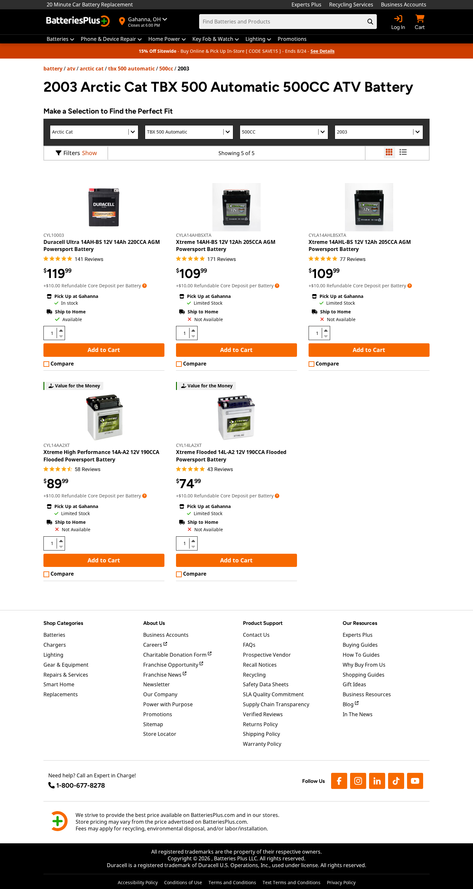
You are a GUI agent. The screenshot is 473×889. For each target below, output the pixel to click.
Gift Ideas (354, 684)
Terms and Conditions (232, 882)
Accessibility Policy (138, 882)
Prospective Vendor (267, 654)
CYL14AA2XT (56, 445)
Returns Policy (260, 724)
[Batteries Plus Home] (78, 21)
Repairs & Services (65, 674)
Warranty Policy (262, 743)
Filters (71, 153)
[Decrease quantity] (61, 335)
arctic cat (92, 68)
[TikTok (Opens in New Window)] (396, 781)
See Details (323, 51)
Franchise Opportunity (171, 664)
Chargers (54, 644)
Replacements (60, 694)
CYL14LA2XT (189, 445)
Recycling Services (351, 4)
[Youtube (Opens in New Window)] (415, 781)
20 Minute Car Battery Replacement (90, 4)
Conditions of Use (183, 882)
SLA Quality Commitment (273, 694)
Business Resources (367, 694)
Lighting (53, 654)
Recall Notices (260, 664)
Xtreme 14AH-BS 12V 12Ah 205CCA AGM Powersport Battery (225, 245)
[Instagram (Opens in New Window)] (358, 781)
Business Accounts (403, 4)
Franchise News (163, 674)
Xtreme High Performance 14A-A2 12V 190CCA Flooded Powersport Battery (101, 456)
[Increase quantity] (61, 330)
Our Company (160, 694)
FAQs (249, 644)
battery (52, 68)
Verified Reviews (263, 714)
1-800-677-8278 (80, 785)
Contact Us (256, 634)
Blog (349, 704)
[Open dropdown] (144, 285)
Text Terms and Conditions (291, 882)
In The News (358, 714)
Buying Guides (360, 644)
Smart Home (58, 684)
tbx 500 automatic (131, 68)
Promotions (157, 714)
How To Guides (361, 654)
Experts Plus (306, 4)
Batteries (54, 634)
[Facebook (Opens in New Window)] (339, 781)
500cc (166, 68)
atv (71, 68)
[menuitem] (60, 39)
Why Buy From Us (364, 664)
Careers (153, 644)
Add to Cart (104, 350)
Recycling (254, 674)
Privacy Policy (341, 882)
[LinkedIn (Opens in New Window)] (377, 781)
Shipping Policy (261, 733)
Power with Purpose (168, 704)
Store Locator (159, 733)
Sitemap (153, 724)
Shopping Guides (364, 674)
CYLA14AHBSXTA (193, 235)
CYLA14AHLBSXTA (327, 235)
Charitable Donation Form (175, 654)
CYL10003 (53, 235)
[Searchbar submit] (370, 21)
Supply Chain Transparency (276, 704)
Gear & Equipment (65, 664)
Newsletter (156, 684)
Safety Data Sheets (266, 684)
